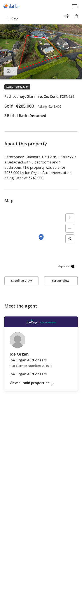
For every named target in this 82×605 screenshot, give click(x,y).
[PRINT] (66, 16)
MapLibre (63, 266)
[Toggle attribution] (72, 266)
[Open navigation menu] (75, 6)
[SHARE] (76, 16)
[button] (41, 51)
